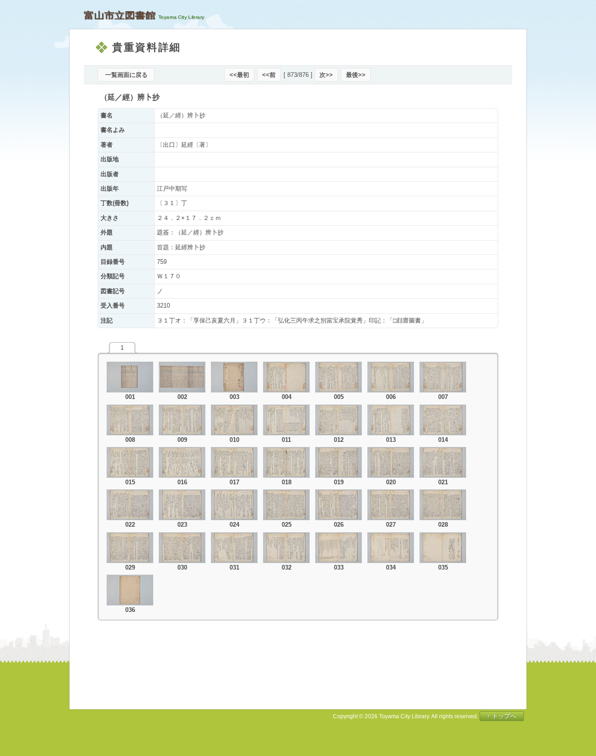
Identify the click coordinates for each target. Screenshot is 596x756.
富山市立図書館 (120, 15)
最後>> (356, 74)
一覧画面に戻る (126, 74)
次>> (326, 74)
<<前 (269, 74)
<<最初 (239, 74)
